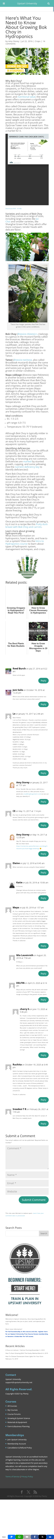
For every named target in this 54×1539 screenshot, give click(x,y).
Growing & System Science (18, 1418)
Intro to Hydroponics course (24, 542)
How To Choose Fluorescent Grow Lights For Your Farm (24, 1356)
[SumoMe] (50, 1537)
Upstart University (27, 3)
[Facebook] (35, 1537)
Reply (43, 680)
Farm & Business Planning (18, 1426)
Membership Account (16, 1443)
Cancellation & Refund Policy (19, 1447)
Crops (37, 41)
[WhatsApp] (19, 1537)
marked (27, 461)
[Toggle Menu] (4, 3)
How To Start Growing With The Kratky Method (21, 1353)
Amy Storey (13, 41)
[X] (42, 1537)
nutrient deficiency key (27, 466)
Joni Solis (18, 690)
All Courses (12, 1406)
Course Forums (14, 1414)
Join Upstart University (17, 1439)
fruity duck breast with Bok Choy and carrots (26, 525)
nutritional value (26, 96)
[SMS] (12, 1537)
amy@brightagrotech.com (32, 794)
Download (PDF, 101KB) (13, 209)
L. (28, 334)
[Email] (27, 1537)
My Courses (12, 1410)
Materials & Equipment (17, 1422)
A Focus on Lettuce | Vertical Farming (18, 1350)
